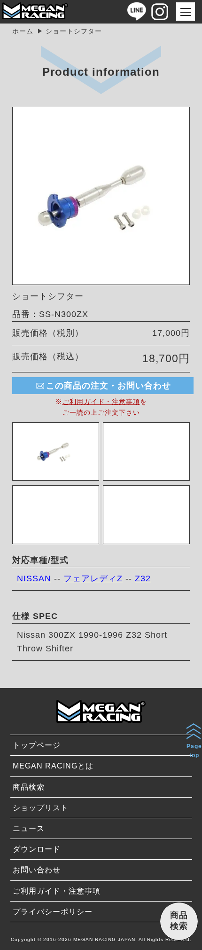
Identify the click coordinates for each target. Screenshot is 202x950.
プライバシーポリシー (53, 912)
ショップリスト (41, 808)
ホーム (22, 31)
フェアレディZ (93, 578)
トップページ (37, 745)
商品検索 (29, 787)
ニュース (29, 828)
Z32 (143, 578)
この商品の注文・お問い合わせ (108, 385)
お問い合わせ (37, 870)
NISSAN (34, 578)
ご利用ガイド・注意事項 (101, 401)
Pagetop (194, 751)
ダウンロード (37, 849)
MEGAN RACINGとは (53, 766)
